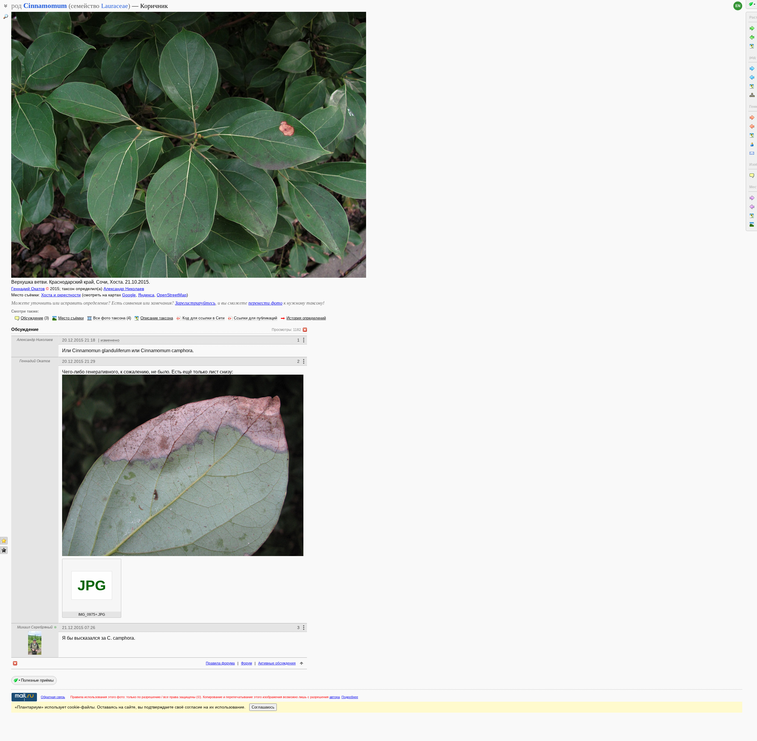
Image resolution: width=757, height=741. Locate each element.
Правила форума (220, 663)
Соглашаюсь (263, 707)
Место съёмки (71, 318)
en (737, 6)
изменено (110, 340)
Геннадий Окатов (28, 288)
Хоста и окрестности (61, 294)
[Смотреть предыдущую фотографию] (48, 145)
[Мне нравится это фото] (4, 541)
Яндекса (146, 294)
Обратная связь (53, 697)
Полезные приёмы (37, 680)
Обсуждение (32, 318)
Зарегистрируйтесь (195, 303)
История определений (306, 318)
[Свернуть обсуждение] (305, 330)
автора (334, 697)
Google (129, 294)
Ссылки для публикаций (255, 318)
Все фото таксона (109, 318)
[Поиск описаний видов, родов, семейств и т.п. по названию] (5, 16)
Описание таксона (156, 318)
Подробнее (350, 697)
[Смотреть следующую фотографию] (329, 145)
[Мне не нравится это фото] (4, 550)
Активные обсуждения (277, 663)
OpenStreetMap (172, 294)
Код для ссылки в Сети (203, 318)
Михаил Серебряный (35, 627)
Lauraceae (114, 5)
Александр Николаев (123, 288)
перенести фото (265, 303)
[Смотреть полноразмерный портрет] (34, 653)
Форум (246, 663)
